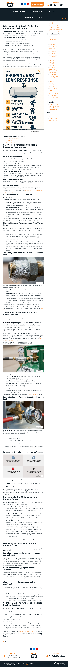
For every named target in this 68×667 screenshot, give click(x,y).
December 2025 (53, 50)
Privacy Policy (25, 665)
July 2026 (51, 41)
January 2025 (52, 69)
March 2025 (52, 65)
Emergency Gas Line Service (25, 631)
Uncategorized (53, 109)
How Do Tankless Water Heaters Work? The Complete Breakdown (55, 25)
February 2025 (53, 67)
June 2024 (52, 81)
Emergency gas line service (13, 138)
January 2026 (52, 48)
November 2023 (53, 93)
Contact (40, 17)
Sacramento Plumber (18, 11)
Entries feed (52, 116)
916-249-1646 (56, 5)
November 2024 (53, 72)
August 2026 (52, 39)
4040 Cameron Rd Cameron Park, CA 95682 (14, 656)
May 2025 (51, 62)
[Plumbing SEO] (50, 663)
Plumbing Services (36, 11)
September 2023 (53, 97)
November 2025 (53, 51)
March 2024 (52, 86)
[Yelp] (28, 4)
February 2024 (53, 88)
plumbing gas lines (10, 142)
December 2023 (53, 92)
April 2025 (52, 64)
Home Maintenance (16, 642)
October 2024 (52, 74)
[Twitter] (25, 4)
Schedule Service (37, 4)
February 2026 (53, 46)
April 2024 (52, 85)
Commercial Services (54, 104)
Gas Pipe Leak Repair (32, 394)
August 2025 (52, 57)
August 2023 (52, 99)
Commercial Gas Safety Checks (11, 541)
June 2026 (52, 42)
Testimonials (29, 17)
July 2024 (51, 79)
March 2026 (52, 44)
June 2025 (52, 60)
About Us (51, 11)
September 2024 (53, 76)
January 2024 (52, 90)
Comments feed (53, 118)
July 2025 (51, 58)
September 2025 (53, 55)
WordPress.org (53, 120)
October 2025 (52, 53)
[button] (42, 11)
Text (65, 19)
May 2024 (51, 83)
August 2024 (52, 78)
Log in (50, 115)
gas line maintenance (11, 140)
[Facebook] (22, 4)
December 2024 (53, 71)
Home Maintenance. (54, 108)
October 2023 (52, 95)
